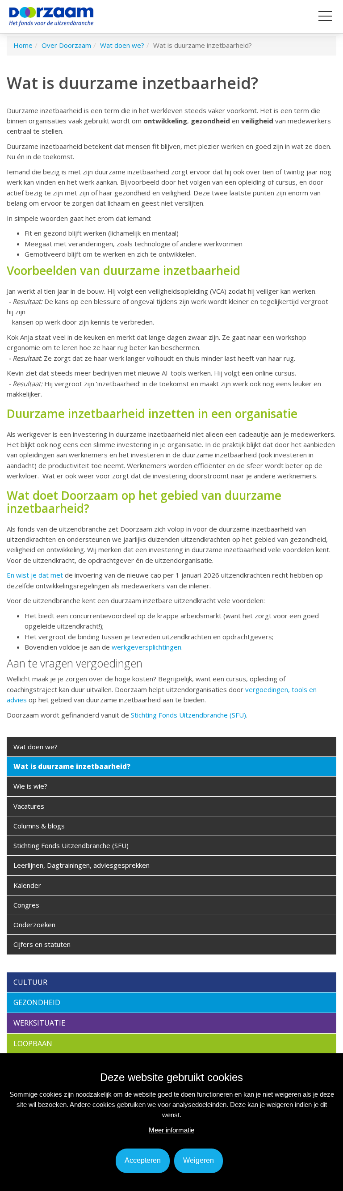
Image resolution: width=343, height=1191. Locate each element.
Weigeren (198, 1160)
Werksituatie (39, 1023)
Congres (26, 904)
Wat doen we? (35, 746)
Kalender (27, 885)
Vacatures (28, 806)
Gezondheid (36, 1002)
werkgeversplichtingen (146, 646)
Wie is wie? (30, 785)
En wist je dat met (35, 574)
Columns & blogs (39, 825)
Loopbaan (32, 1043)
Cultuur (30, 982)
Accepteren (143, 1160)
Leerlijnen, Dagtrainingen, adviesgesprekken (81, 865)
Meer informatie (171, 1130)
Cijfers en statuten (42, 944)
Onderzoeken (34, 924)
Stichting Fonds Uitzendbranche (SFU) (188, 714)
